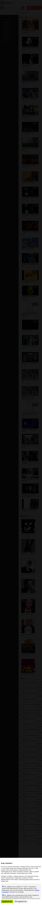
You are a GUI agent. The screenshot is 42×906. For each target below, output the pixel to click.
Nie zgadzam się (20, 901)
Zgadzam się (7, 901)
